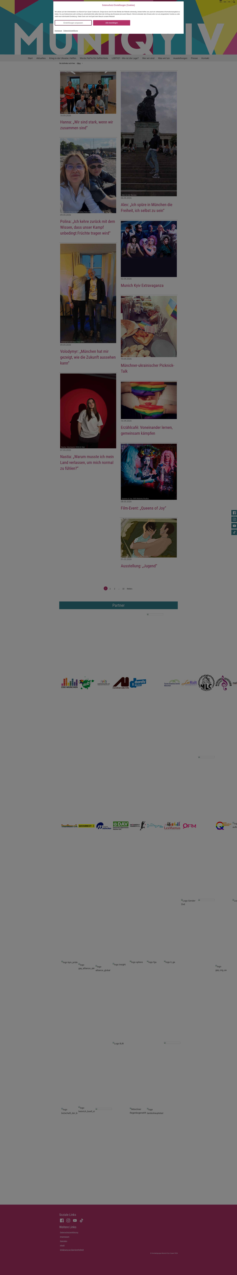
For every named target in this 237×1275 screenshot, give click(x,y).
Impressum (58, 31)
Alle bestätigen (111, 23)
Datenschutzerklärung (71, 31)
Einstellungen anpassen (73, 23)
